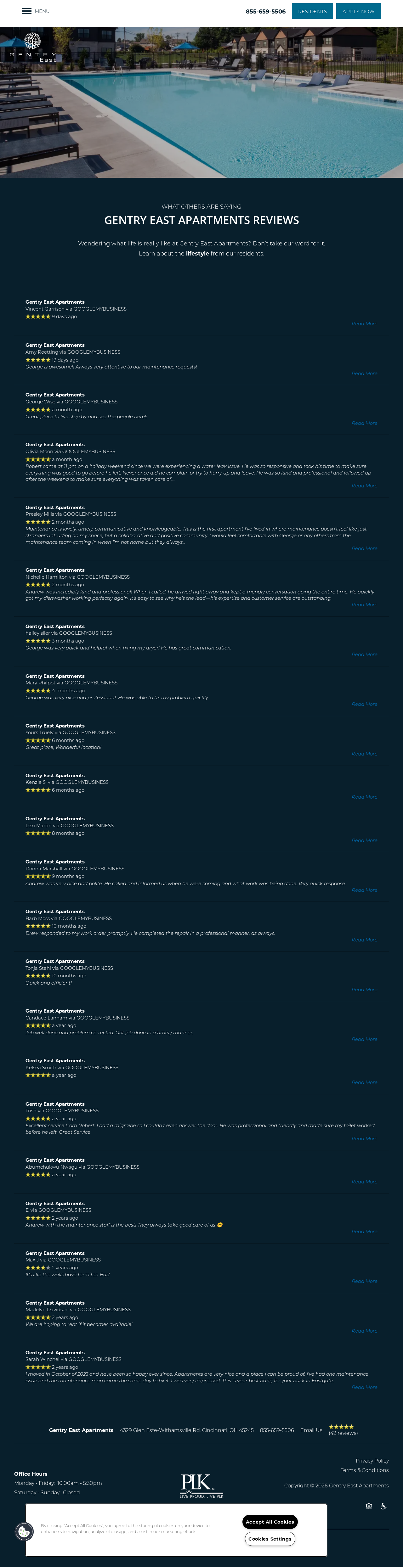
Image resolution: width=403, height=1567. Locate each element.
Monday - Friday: (34, 1483)
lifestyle (197, 253)
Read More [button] (364, 323)
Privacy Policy (372, 1460)
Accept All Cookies (270, 1522)
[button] (312, 11)
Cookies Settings (270, 1539)
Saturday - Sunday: (37, 1492)
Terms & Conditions (365, 1470)
